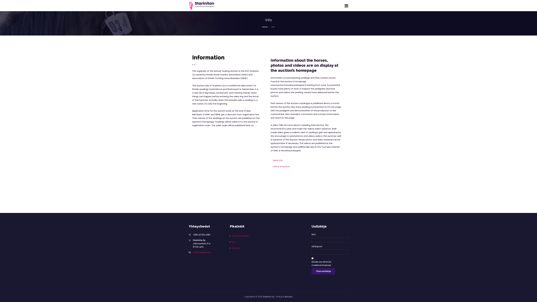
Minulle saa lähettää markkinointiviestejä (321, 263)
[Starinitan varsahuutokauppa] (202, 5)
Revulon (289, 296)
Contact (236, 248)
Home (265, 27)
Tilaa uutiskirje (323, 271)
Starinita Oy (268, 296)
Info (234, 242)
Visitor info (278, 160)
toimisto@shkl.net (201, 252)
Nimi (314, 234)
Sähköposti (317, 246)
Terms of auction (281, 166)
